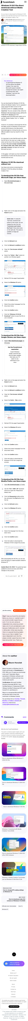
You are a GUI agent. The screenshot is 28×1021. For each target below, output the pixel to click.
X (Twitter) (13, 996)
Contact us (13, 989)
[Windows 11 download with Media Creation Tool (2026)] (14, 820)
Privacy (13, 986)
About (13, 984)
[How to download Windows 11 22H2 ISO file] (14, 774)
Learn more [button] (19, 1003)
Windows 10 (12, 114)
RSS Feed (13, 991)
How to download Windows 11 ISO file (14, 806)
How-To (20, 906)
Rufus (8, 560)
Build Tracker (13, 980)
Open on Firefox (14, 484)
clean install (4, 107)
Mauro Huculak (9, 19)
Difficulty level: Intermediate (9, 906)
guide (6, 154)
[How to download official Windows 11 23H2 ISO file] (14, 749)
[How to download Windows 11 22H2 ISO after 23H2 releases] (14, 844)
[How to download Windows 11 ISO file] (14, 798)
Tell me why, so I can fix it (14, 579)
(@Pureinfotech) (17, 19)
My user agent (13, 978)
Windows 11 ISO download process (10, 113)
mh (20, 1018)
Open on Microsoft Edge (12, 182)
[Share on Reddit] (2, 75)
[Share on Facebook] (8, 75)
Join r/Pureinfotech (20, 610)
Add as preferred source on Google (15, 963)
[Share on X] (5, 75)
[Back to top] (14, 954)
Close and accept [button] (14, 1006)
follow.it (13, 994)
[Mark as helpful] (19, 576)
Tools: (13, 970)
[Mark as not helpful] (21, 576)
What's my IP (13, 973)
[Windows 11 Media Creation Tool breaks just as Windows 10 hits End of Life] (14, 869)
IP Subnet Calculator (13, 975)
